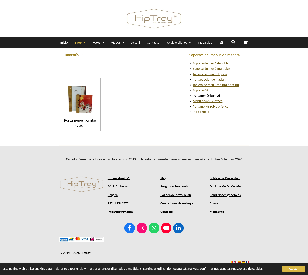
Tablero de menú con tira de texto (216, 85)
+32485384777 (118, 203)
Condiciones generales (225, 195)
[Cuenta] (222, 42)
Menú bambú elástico (207, 101)
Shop (163, 178)
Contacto (166, 212)
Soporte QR (200, 90)
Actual (214, 203)
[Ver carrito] (245, 42)
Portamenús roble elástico (210, 106)
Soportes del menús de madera (214, 55)
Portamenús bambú (80, 121)
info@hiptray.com (120, 212)
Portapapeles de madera (209, 79)
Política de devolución (175, 195)
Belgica (113, 195)
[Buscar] (233, 42)
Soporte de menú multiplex (211, 69)
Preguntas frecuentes (175, 186)
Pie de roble (201, 112)
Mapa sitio (217, 212)
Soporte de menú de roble (210, 63)
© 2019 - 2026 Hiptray (75, 253)
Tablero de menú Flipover (210, 74)
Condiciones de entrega (176, 203)
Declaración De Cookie (225, 186)
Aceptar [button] (294, 268)
